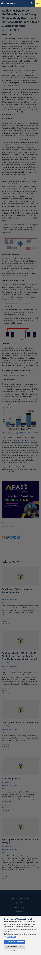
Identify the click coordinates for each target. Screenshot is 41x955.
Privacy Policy (11, 936)
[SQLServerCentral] (1, 3)
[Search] (32, 3)
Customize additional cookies (14, 951)
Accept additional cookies (15, 942)
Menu (38, 3)
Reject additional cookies (14, 947)
